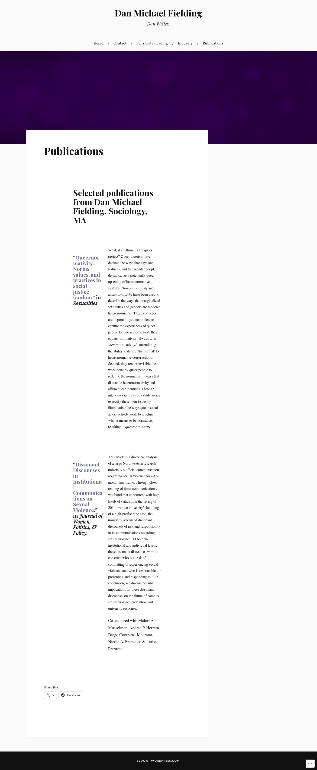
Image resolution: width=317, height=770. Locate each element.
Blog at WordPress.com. (159, 760)
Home (98, 43)
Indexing (185, 43)
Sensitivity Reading (152, 43)
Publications (213, 43)
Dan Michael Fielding (158, 13)
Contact (119, 43)
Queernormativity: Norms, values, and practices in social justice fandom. (87, 277)
